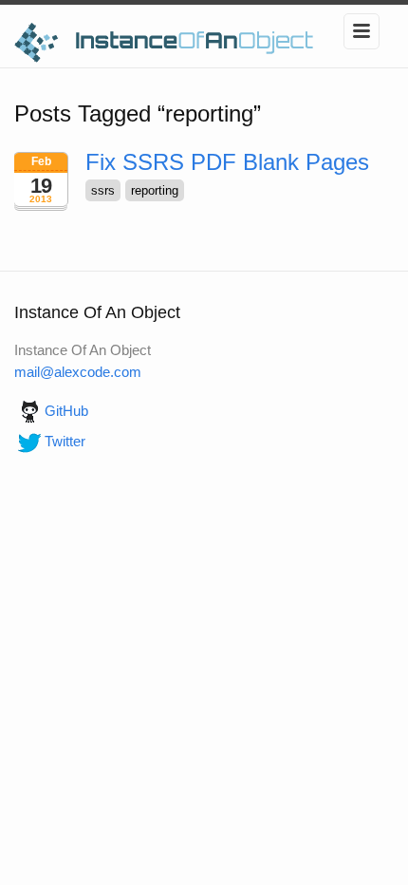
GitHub (66, 411)
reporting (154, 190)
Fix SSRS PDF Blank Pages (227, 162)
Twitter (65, 441)
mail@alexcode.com (77, 372)
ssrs (103, 190)
